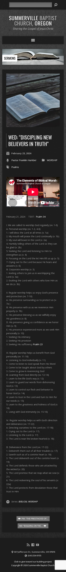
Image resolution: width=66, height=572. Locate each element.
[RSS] (28, 544)
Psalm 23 (38, 344)
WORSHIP (52, 160)
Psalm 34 (40, 216)
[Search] (55, 4)
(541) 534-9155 (34, 555)
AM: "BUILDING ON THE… (31, 525)
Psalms (15, 167)
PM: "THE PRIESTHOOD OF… (34, 518)
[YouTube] (37, 544)
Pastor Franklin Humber (23, 160)
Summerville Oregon (33, 20)
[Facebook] (32, 544)
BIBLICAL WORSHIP (28, 501)
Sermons (10, 58)
